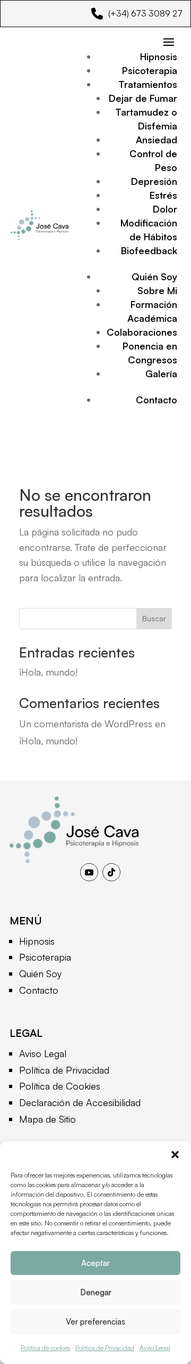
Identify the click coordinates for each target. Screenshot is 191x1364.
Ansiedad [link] (156, 139)
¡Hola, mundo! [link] (48, 672)
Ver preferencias (95, 1322)
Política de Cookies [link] (59, 1086)
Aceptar (95, 1263)
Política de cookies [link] (45, 1348)
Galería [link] (161, 373)
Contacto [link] (156, 399)
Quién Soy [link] (154, 276)
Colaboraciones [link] (142, 332)
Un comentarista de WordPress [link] (85, 723)
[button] (175, 1154)
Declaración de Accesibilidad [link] (80, 1102)
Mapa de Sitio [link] (47, 1119)
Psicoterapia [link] (149, 70)
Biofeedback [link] (149, 250)
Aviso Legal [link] (155, 1348)
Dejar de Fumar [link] (143, 98)
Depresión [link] (154, 181)
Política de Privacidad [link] (104, 1348)
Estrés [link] (163, 195)
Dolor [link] (165, 209)
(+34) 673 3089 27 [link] (145, 13)
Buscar (154, 618)
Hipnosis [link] (158, 56)
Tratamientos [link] (147, 84)
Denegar (95, 1292)
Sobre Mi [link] (157, 290)
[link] (74, 859)
